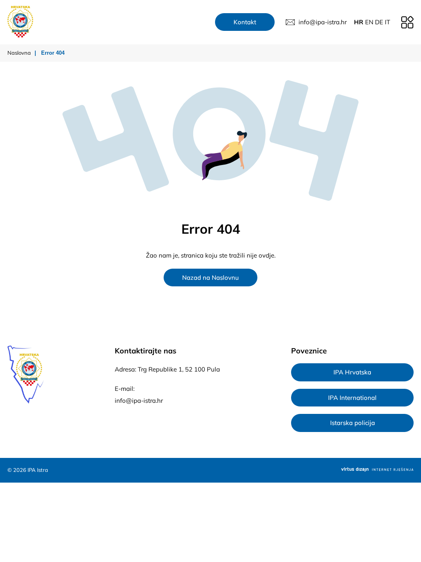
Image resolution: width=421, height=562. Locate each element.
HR (358, 22)
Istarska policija (352, 423)
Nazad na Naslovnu (210, 277)
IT (387, 22)
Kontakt (245, 22)
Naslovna (19, 52)
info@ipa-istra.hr (139, 400)
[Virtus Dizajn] (377, 470)
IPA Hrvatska (352, 372)
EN (369, 22)
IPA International (352, 398)
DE (379, 22)
